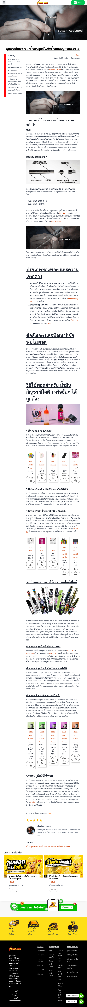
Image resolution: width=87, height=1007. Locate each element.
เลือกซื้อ (32, 480)
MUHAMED (30, 653)
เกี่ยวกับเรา (41, 951)
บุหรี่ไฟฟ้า (43, 847)
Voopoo (51, 323)
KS (30, 547)
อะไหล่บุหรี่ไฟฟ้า (51, 973)
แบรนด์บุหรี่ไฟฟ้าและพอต (60, 956)
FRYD (53, 471)
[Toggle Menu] (4, 2)
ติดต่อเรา (33, 802)
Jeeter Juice (30, 472)
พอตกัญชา (53, 653)
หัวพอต (67, 847)
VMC (52, 221)
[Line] (81, 995)
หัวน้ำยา (60, 847)
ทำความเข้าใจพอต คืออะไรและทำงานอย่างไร (14, 62)
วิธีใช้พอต (52, 847)
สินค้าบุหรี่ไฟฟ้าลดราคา (60, 995)
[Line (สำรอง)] (81, 1001)
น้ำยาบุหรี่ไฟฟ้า (55, 70)
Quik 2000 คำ (64, 562)
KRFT (64, 471)
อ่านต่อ (14, 890)
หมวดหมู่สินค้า (54, 947)
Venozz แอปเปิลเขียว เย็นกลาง (42, 750)
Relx (61, 213)
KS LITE (33, 301)
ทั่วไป (77, 55)
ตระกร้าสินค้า (72, 976)
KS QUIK (58, 221)
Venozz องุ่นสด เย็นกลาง (53, 749)
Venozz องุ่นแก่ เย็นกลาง (64, 749)
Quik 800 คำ (75, 562)
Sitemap (40, 974)
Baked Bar (75, 472)
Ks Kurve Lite (53, 555)
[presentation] (31, 455)
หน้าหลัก (40, 947)
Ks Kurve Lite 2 (30, 555)
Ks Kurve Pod (42, 555)
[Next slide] (77, 467)
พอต (30, 461)
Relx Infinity (73, 298)
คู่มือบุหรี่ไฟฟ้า (72, 951)
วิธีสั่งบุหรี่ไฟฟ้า (72, 955)
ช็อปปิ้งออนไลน (72, 947)
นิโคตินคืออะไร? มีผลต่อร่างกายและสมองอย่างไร (63, 877)
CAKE (41, 471)
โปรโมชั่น (41, 955)
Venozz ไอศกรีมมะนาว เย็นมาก (30, 751)
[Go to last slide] (29, 467)
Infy (64, 213)
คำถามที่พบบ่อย (72, 972)
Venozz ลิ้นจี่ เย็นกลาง (75, 748)
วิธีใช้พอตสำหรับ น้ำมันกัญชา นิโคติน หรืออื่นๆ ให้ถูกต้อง (14, 81)
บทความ (40, 966)
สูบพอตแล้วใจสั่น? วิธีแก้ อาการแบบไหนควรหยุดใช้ (23, 877)
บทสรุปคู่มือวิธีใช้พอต (15, 93)
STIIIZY (70, 651)
